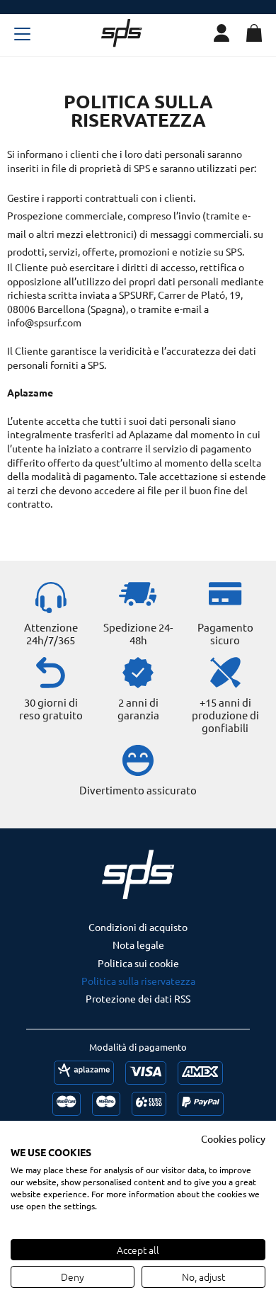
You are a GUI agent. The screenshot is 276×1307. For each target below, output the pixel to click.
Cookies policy (233, 1138)
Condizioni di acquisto (138, 926)
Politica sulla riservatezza (138, 980)
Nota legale (138, 944)
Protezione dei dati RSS (138, 998)
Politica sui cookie (138, 963)
